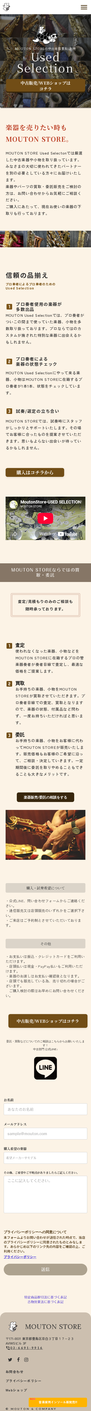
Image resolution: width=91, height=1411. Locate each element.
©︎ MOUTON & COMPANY (31, 1409)
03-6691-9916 (26, 1348)
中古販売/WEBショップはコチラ (45, 86)
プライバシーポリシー (20, 1257)
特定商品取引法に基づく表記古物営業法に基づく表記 (45, 1299)
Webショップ (16, 1390)
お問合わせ (15, 1371)
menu (84, 7)
